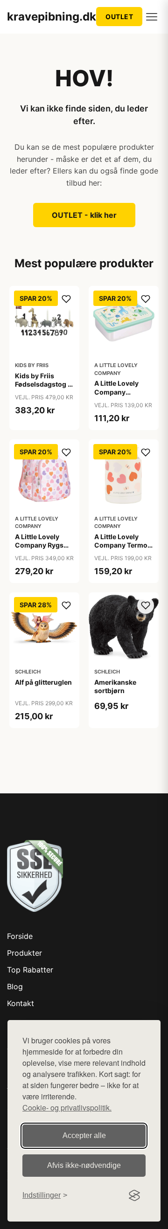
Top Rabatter (30, 969)
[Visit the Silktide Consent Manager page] (134, 1195)
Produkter (24, 953)
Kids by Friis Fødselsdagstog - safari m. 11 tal (43, 384)
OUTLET (119, 17)
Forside (20, 936)
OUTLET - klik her (84, 215)
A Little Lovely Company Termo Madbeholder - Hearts (120, 549)
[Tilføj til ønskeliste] (66, 299)
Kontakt (20, 1003)
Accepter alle (84, 1135)
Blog (15, 986)
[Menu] (151, 16)
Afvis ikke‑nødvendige (84, 1165)
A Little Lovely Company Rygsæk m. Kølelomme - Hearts (44, 549)
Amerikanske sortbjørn (115, 686)
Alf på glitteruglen (43, 682)
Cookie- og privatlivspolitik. (67, 1107)
